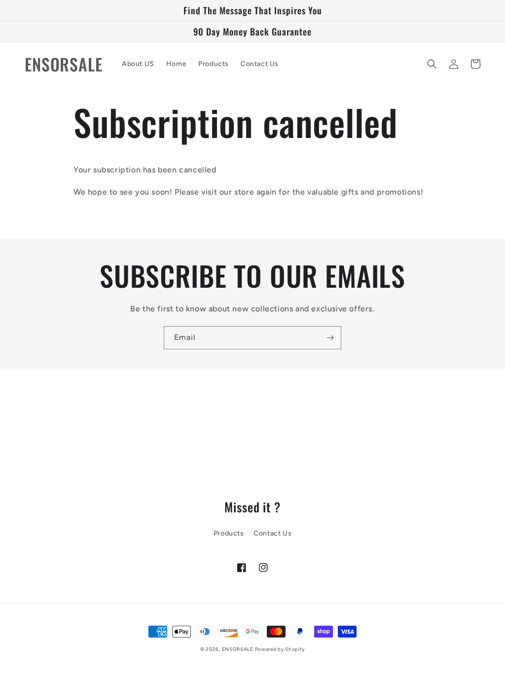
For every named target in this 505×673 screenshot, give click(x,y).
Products (229, 533)
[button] (432, 64)
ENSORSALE (238, 649)
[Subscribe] (330, 337)
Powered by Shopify (280, 649)
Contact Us (272, 533)
